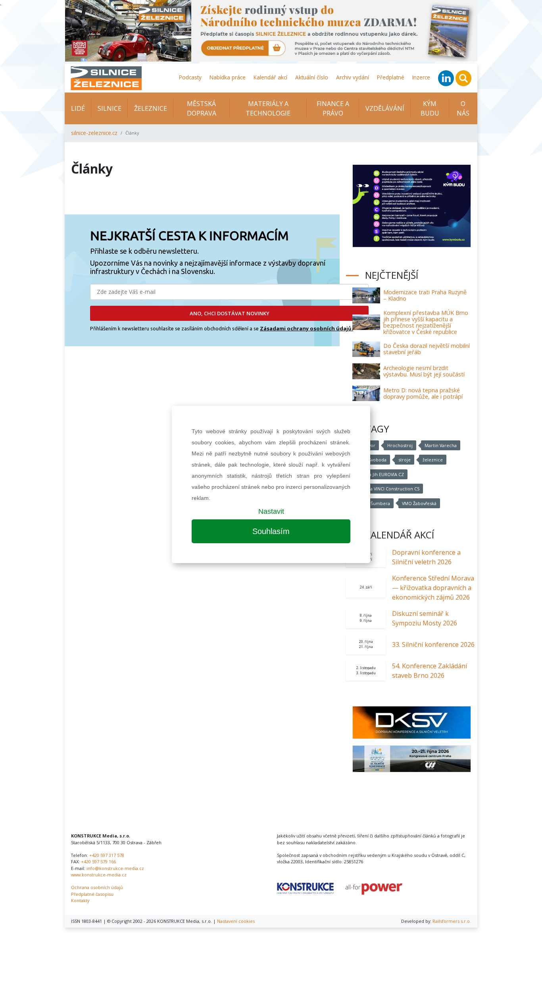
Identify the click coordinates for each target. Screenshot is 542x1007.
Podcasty (190, 77)
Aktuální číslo (311, 77)
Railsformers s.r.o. (451, 921)
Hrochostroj (400, 445)
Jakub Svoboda (371, 460)
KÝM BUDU (430, 108)
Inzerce (421, 77)
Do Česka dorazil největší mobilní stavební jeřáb (426, 349)
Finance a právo (333, 108)
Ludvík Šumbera (373, 503)
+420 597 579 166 (98, 861)
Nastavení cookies (236, 921)
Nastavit (271, 511)
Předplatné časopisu (92, 894)
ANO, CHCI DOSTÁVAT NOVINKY (229, 313)
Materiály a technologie (268, 108)
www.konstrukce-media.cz (99, 875)
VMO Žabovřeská (419, 503)
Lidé (78, 108)
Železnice (150, 108)
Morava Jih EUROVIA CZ (380, 474)
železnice (433, 460)
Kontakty (80, 900)
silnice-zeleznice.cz (94, 133)
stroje (404, 460)
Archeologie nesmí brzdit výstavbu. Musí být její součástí (424, 371)
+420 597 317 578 (106, 855)
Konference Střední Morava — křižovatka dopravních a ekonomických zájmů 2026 (433, 588)
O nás (463, 108)
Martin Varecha (441, 445)
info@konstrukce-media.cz (115, 868)
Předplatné (390, 77)
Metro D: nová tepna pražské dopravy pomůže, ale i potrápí (423, 393)
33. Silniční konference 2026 (433, 644)
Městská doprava (201, 108)
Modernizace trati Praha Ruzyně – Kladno (425, 295)
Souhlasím (271, 531)
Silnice (109, 108)
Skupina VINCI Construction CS (387, 489)
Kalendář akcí (270, 77)
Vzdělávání (384, 108)
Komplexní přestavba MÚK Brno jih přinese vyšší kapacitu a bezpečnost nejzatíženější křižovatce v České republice (425, 322)
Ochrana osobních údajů (97, 887)
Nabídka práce (227, 77)
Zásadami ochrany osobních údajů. (306, 328)
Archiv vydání (352, 77)
